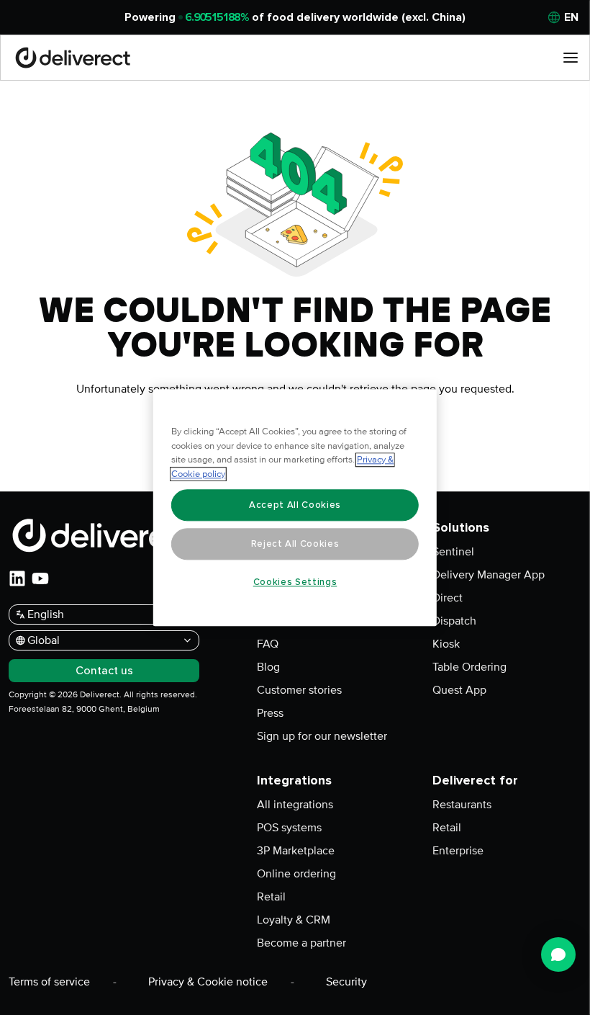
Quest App (459, 690)
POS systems (289, 828)
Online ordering (296, 874)
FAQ (267, 644)
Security (346, 982)
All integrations (295, 804)
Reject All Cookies (295, 544)
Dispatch (454, 621)
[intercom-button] (558, 954)
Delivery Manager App (488, 575)
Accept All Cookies (295, 505)
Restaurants (461, 804)
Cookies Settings (295, 582)
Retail (271, 897)
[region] (295, 507)
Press (270, 713)
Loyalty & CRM (293, 920)
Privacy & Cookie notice (208, 982)
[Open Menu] (570, 58)
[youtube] (40, 578)
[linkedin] (17, 578)
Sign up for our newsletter (322, 736)
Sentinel (453, 552)
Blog (268, 667)
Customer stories (299, 690)
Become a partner (301, 943)
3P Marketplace (296, 851)
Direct (447, 598)
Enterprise (458, 851)
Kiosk (446, 644)
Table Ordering (469, 667)
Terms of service (49, 982)
